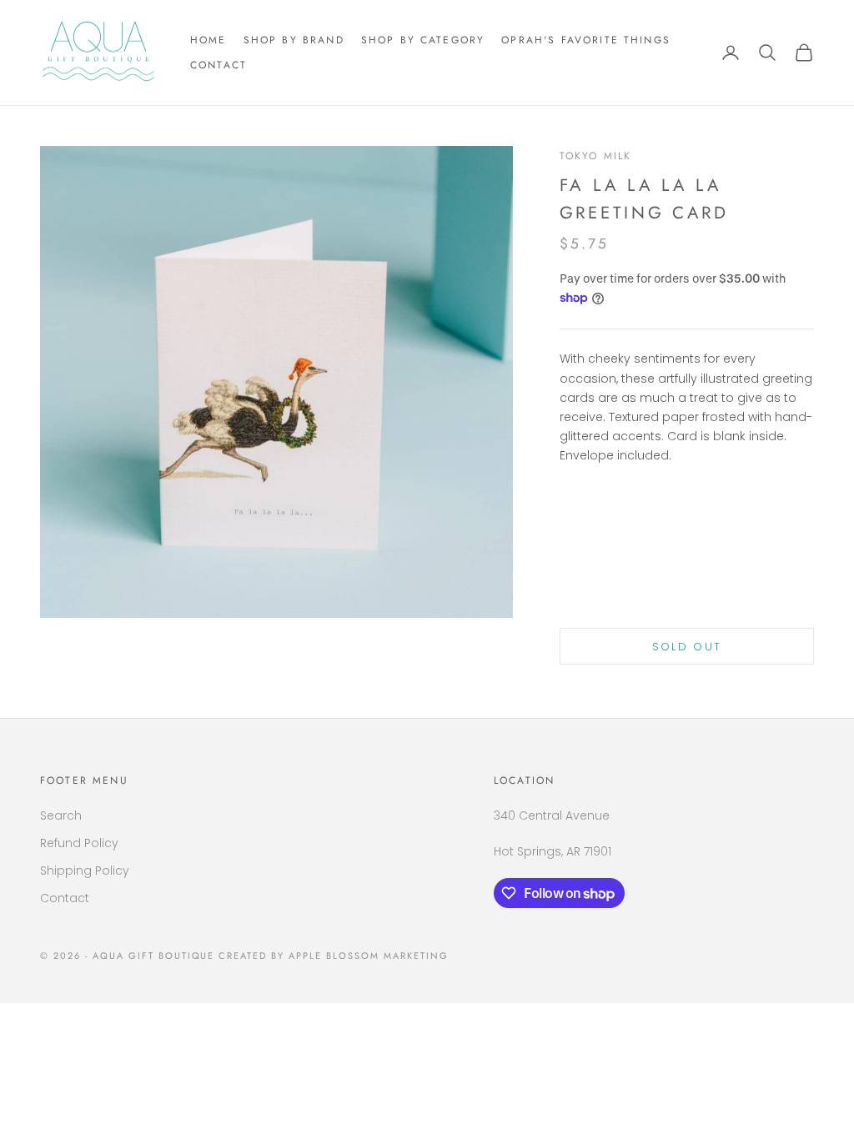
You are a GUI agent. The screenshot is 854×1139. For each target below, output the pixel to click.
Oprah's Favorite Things (586, 40)
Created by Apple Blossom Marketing (333, 955)
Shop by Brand (294, 40)
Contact (218, 65)
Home (208, 40)
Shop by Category (423, 40)
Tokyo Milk (596, 155)
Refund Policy (79, 843)
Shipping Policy (84, 870)
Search (61, 815)
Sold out (687, 647)
